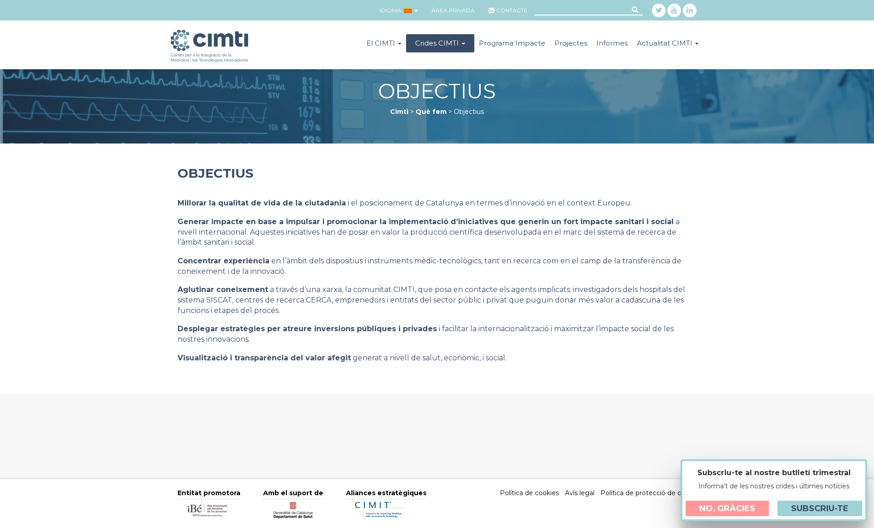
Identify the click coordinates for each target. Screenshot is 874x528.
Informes (612, 43)
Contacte (512, 10)
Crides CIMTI (438, 43)
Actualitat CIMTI (665, 43)
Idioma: (391, 10)
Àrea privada (453, 10)
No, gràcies (727, 508)
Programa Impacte (512, 43)
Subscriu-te (820, 508)
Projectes (570, 43)
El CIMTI (381, 43)
